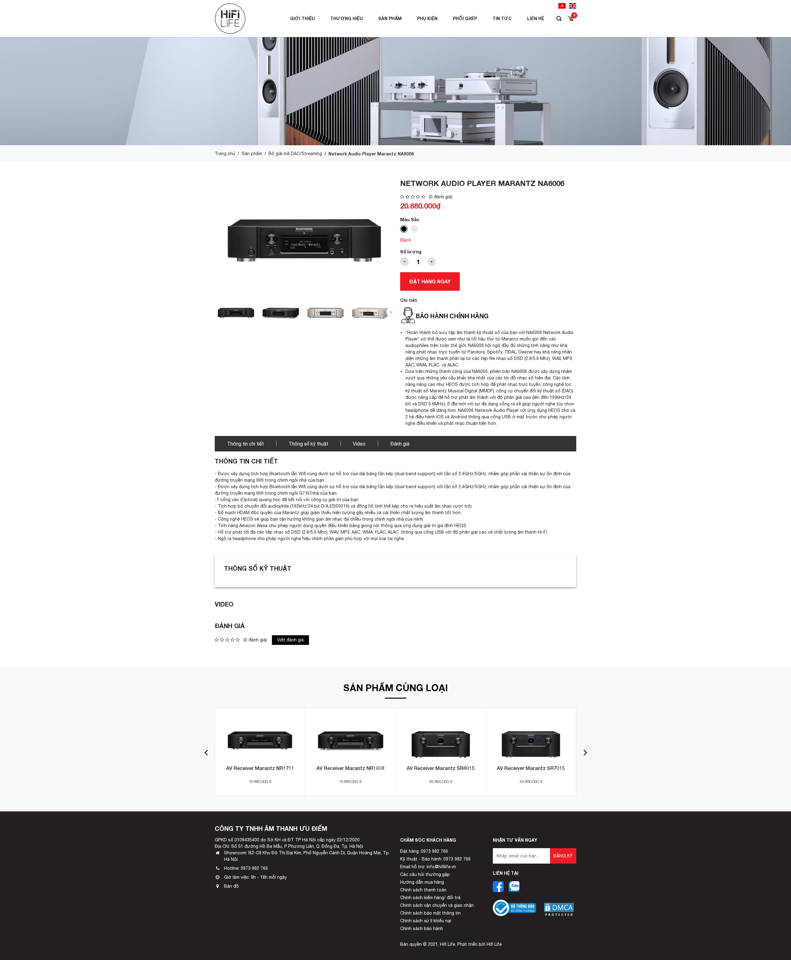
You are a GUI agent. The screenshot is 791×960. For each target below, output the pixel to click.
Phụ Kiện (427, 18)
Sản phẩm (390, 18)
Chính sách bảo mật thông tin (430, 913)
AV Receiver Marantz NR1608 (350, 768)
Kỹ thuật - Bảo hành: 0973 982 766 (435, 858)
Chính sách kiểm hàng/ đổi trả (430, 897)
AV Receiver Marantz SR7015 (531, 768)
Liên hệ (535, 18)
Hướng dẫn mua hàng (422, 882)
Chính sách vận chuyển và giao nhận (437, 905)
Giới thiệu (302, 18)
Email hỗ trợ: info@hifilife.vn (428, 866)
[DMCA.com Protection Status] (559, 904)
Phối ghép (465, 18)
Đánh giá (399, 443)
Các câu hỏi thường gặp (425, 874)
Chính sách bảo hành (421, 928)
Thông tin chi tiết (245, 443)
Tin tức (502, 18)
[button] (391, 312)
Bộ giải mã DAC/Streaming (295, 153)
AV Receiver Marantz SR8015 (441, 768)
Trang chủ (225, 153)
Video (359, 443)
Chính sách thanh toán (423, 889)
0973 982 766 (254, 868)
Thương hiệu (346, 18)
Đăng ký (563, 855)
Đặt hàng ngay (429, 281)
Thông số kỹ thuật (308, 443)
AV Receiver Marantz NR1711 (260, 768)
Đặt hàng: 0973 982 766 (424, 851)
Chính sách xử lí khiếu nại (425, 920)
